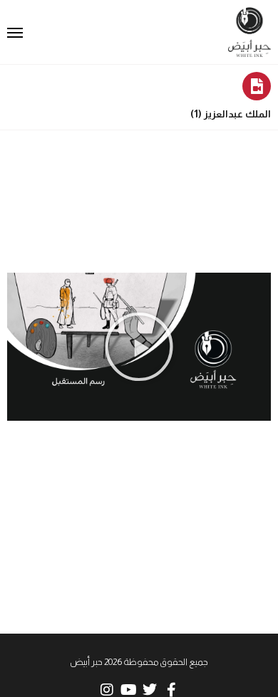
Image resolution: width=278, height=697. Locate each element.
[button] (139, 346)
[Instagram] (107, 690)
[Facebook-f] (171, 690)
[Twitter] (150, 690)
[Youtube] (128, 690)
